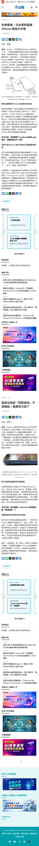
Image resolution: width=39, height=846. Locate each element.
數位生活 (7, 201)
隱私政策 (24, 833)
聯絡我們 (16, 833)
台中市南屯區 (14, 236)
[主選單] (3, 8)
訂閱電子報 (19, 836)
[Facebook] (10, 841)
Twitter (5, 114)
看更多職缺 (19, 253)
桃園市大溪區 (14, 217)
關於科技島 (6, 833)
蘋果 (3, 49)
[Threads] (29, 841)
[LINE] (24, 841)
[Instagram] (19, 841)
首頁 (4, 20)
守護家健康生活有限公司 (17, 225)
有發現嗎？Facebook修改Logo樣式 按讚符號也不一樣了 (19, 138)
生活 (8, 20)
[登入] (31, 8)
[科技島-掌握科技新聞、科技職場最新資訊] (19, 7)
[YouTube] (14, 841)
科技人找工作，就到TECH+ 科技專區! (20, 1)
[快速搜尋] (37, 8)
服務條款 (33, 833)
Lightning (6, 121)
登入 (14, 265)
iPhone (26, 49)
